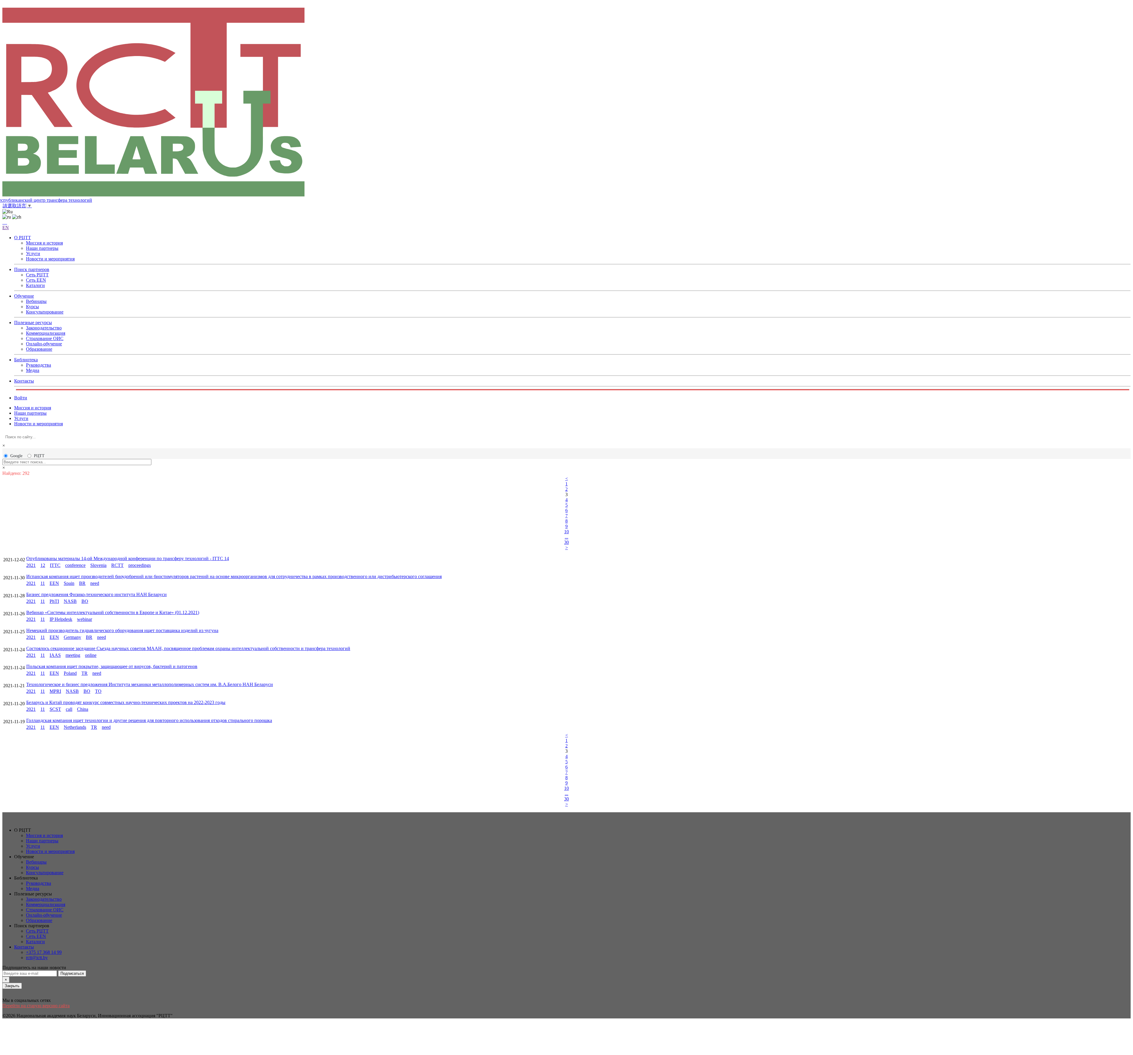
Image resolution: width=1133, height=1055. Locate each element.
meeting (73, 655)
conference (75, 565)
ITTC (55, 565)
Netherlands (75, 727)
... (566, 536)
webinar (84, 619)
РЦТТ (39, 456)
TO (98, 691)
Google (16, 456)
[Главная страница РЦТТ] (566, 103)
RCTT (117, 565)
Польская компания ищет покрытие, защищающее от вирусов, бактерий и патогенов (111, 666)
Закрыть (12, 986)
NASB (70, 601)
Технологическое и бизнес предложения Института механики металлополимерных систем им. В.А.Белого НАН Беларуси (149, 684)
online (90, 655)
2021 (31, 565)
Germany (72, 637)
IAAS (55, 655)
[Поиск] (4, 222)
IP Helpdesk (61, 619)
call (69, 709)
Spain (69, 583)
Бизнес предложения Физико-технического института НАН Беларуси (96, 594)
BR (82, 583)
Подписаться (72, 973)
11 (42, 583)
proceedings (139, 565)
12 (42, 565)
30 (566, 542)
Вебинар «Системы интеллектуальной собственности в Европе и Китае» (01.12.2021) (112, 612)
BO (84, 601)
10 (566, 531)
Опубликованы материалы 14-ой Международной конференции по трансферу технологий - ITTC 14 (127, 558)
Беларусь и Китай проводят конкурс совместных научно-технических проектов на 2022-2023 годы (125, 702)
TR (84, 673)
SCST (55, 709)
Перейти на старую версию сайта (36, 1005)
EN (5, 227)
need (94, 583)
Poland (70, 673)
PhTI (54, 601)
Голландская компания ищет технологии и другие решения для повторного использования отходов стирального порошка (149, 720)
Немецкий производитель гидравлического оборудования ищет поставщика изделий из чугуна (122, 630)
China (82, 709)
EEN (54, 583)
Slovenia (98, 565)
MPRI (55, 691)
